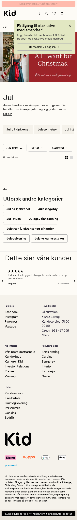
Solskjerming (50, 352)
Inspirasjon (49, 371)
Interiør (47, 366)
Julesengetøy (47, 129)
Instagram (11, 317)
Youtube (10, 326)
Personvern (12, 408)
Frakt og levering (16, 403)
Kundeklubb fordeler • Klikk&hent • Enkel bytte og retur (38, 513)
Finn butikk (12, 398)
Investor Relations (17, 366)
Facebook (11, 312)
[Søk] (38, 13)
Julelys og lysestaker (49, 238)
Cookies (10, 413)
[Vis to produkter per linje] (66, 157)
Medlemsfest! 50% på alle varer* (38, 3)
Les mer (7, 113)
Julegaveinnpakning (43, 219)
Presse (9, 371)
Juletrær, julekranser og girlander (30, 228)
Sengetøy (48, 361)
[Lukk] (70, 25)
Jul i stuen (14, 219)
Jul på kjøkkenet (18, 129)
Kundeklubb (13, 356)
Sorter (35, 147)
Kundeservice (14, 393)
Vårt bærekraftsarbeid (20, 352)
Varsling (10, 376)
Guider (46, 376)
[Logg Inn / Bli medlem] (46, 13)
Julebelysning (16, 238)
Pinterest (11, 321)
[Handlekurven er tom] (62, 13)
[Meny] (70, 13)
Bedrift (9, 417)
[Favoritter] (54, 13)
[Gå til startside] (10, 13)
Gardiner (48, 356)
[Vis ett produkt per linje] (71, 157)
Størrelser (58, 147)
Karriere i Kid (14, 361)
